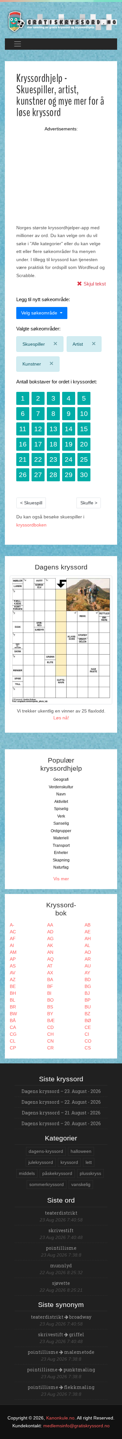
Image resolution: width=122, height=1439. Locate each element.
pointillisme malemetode (61, 1352)
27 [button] (38, 474)
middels (27, 1173)
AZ (13, 979)
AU (88, 965)
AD (50, 931)
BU (88, 1006)
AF (13, 938)
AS (13, 965)
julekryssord (40, 1162)
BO (50, 1000)
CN (50, 1041)
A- (12, 924)
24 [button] (69, 459)
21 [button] (23, 459)
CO (88, 1041)
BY (50, 1013)
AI (12, 945)
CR (50, 1047)
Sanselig (61, 823)
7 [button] (38, 413)
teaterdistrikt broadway (61, 1317)
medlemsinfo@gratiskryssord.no (76, 1425)
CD (50, 1027)
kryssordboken (31, 524)
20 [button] (84, 444)
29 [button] (69, 474)
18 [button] (53, 444)
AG (50, 938)
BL (12, 1000)
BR (13, 1006)
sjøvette (61, 1283)
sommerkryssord (46, 1184)
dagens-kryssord (46, 1151)
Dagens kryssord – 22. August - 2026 (61, 1102)
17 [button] (38, 444)
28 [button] (53, 474)
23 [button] (53, 459)
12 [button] (38, 429)
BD (88, 979)
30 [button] (84, 474)
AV (12, 972)
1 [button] (23, 398)
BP (87, 1000)
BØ (88, 1020)
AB (87, 924)
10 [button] (84, 413)
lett (89, 1162)
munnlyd (61, 1265)
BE (13, 986)
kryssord (69, 1162)
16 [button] (23, 444)
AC (13, 931)
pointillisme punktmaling (61, 1369)
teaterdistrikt (61, 1213)
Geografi (61, 779)
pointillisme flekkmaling (61, 1387)
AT (50, 965)
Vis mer (61, 878)
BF (50, 986)
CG (13, 1034)
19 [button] (69, 444)
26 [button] (23, 474)
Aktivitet (61, 801)
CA (13, 1027)
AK (50, 945)
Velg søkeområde (40, 312)
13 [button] (53, 429)
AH (88, 938)
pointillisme (61, 1248)
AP (13, 959)
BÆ (51, 1020)
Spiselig (61, 808)
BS (50, 1006)
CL (13, 1041)
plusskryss (90, 1173)
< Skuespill (31, 502)
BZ (87, 1013)
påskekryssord (57, 1173)
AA (50, 924)
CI (87, 1034)
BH (13, 993)
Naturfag (61, 867)
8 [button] (53, 413)
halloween (81, 1151)
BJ (87, 993)
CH (50, 1034)
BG (88, 986)
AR (88, 959)
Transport (61, 845)
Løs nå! (61, 717)
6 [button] (23, 413)
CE (88, 1027)
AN (50, 952)
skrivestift (61, 1230)
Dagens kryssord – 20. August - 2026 (61, 1123)
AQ (50, 959)
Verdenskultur (61, 787)
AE (87, 931)
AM (13, 952)
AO (88, 952)
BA (50, 979)
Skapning (61, 860)
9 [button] (69, 413)
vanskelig (80, 1184)
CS (88, 1047)
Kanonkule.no (60, 1417)
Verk (61, 816)
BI (49, 993)
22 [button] (38, 459)
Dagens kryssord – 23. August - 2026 (61, 1091)
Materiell (61, 838)
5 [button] (84, 398)
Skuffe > (88, 502)
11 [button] (22, 429)
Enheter (61, 852)
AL (87, 945)
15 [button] (84, 429)
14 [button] (69, 429)
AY (87, 972)
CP (13, 1047)
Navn (61, 794)
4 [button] (69, 398)
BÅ (13, 1020)
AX (50, 972)
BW (13, 1013)
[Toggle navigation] (17, 44)
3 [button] (53, 398)
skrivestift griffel (61, 1334)
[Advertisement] (61, 170)
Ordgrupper (61, 831)
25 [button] (84, 459)
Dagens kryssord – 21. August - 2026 (61, 1113)
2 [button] (38, 398)
